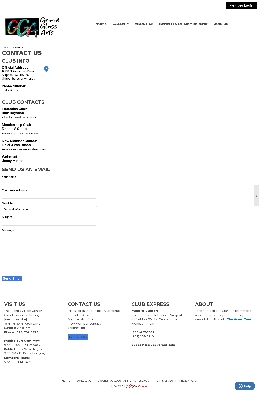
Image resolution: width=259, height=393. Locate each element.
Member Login (241, 5)
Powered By (120, 386)
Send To (7, 203)
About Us (144, 24)
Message (8, 230)
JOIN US (221, 24)
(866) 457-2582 (143, 332)
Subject (7, 217)
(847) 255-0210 (142, 336)
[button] (12, 278)
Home (101, 24)
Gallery (120, 24)
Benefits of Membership (183, 24)
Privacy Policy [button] (188, 380)
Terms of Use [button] (164, 380)
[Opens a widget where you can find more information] (244, 386)
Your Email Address (14, 190)
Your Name (9, 177)
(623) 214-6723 (27, 332)
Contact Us (78, 337)
